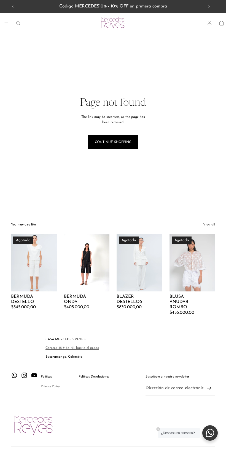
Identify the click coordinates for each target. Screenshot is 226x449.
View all (209, 224)
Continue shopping (113, 142)
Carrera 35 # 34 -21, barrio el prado (72, 348)
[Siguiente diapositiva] (209, 6)
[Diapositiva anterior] (13, 6)
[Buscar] (18, 23)
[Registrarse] (209, 388)
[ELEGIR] (101, 283)
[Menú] (6, 23)
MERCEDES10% (91, 6)
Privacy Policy (50, 386)
